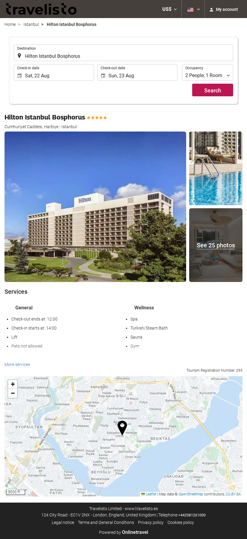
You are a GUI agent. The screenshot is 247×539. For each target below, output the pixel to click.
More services (17, 364)
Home (10, 24)
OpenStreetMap (191, 494)
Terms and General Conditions (106, 522)
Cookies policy (180, 522)
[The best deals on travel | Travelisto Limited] (42, 9)
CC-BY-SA (233, 494)
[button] (169, 9)
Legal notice (63, 522)
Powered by (123, 532)
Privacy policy (151, 522)
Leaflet (150, 494)
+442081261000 (192, 515)
